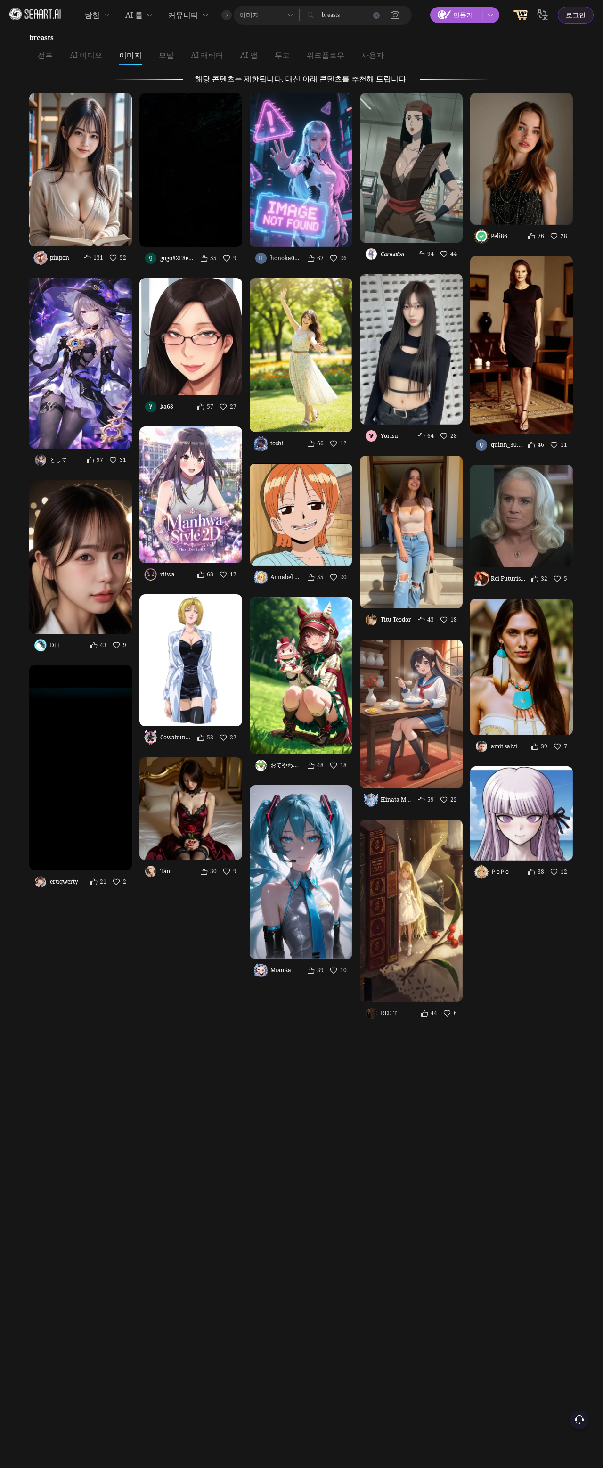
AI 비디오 (86, 55)
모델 (166, 55)
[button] (395, 15)
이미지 (130, 55)
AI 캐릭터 (207, 55)
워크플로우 (325, 55)
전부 (45, 55)
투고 (282, 55)
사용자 (372, 55)
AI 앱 (249, 55)
